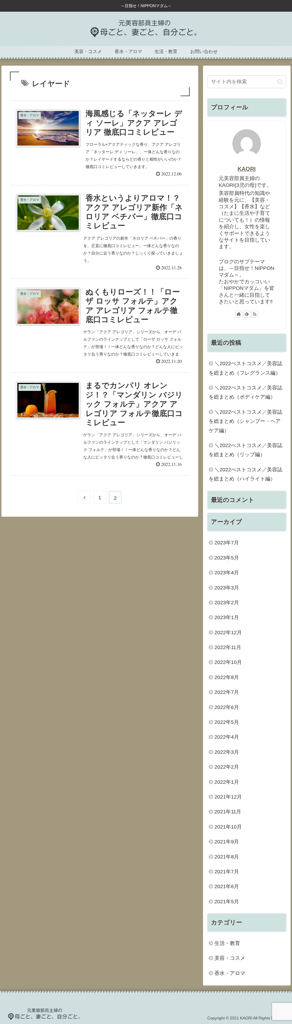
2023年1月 (226, 617)
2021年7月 (226, 871)
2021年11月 (227, 812)
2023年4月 (226, 572)
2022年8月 (226, 677)
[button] (280, 81)
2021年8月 (226, 857)
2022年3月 (226, 752)
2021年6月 (226, 886)
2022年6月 (226, 707)
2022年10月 (228, 662)
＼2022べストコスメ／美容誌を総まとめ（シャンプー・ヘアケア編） (245, 421)
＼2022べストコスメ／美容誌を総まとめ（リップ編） (245, 450)
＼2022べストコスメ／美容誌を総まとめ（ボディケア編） (245, 392)
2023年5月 (226, 558)
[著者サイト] (238, 314)
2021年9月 (226, 842)
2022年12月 (228, 632)
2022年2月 (226, 767)
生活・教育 (227, 943)
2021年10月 (228, 827)
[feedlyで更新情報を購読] (246, 314)
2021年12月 (228, 797)
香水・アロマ (229, 973)
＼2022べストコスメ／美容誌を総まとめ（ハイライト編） (245, 474)
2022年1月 (226, 782)
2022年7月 (226, 692)
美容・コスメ (229, 958)
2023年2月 (226, 602)
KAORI (247, 169)
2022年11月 (227, 647)
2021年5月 (226, 901)
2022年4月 (226, 737)
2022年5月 (226, 722)
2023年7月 (226, 543)
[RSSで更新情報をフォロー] (254, 314)
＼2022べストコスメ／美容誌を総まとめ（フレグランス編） (245, 368)
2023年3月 (226, 588)
